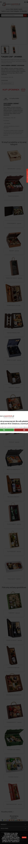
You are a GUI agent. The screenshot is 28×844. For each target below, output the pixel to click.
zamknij (24, 837)
